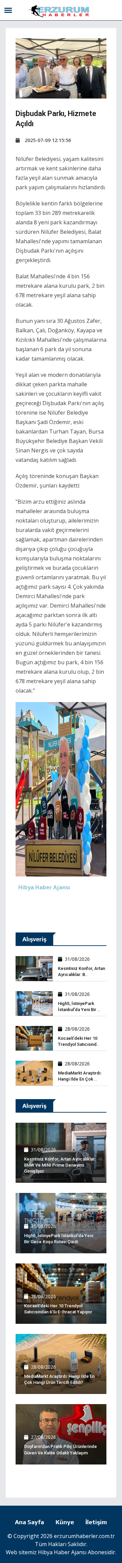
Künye (65, 1522)
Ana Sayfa (29, 1522)
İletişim (96, 1522)
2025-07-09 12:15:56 (48, 140)
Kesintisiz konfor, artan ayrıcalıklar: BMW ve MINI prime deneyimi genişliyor (60, 1165)
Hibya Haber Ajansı (62, 1552)
